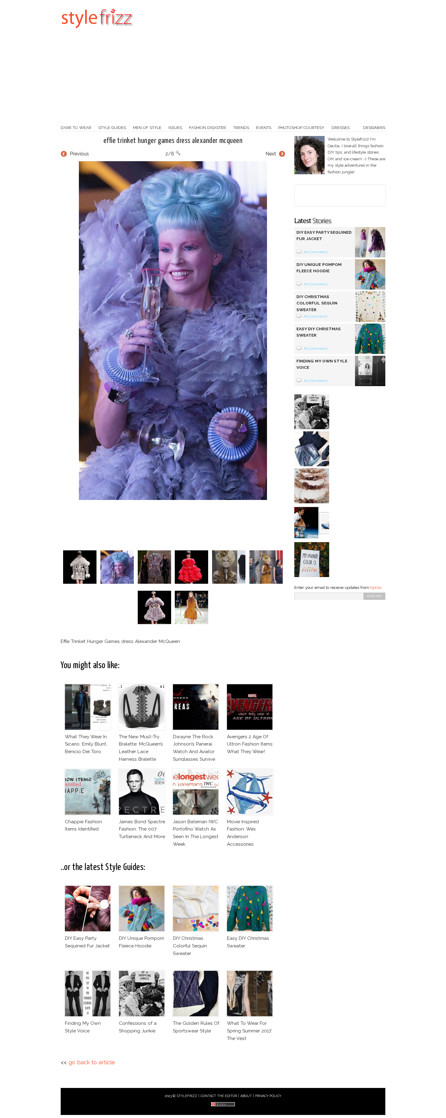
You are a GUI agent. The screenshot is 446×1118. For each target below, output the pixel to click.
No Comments (316, 252)
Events (263, 127)
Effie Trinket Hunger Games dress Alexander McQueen (173, 140)
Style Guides (112, 127)
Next (270, 154)
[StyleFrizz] (97, 31)
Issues (175, 127)
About (246, 1096)
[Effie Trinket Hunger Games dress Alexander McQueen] (173, 330)
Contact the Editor (219, 1096)
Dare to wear (76, 127)
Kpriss (375, 587)
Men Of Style (147, 127)
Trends (241, 127)
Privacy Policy (268, 1096)
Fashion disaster (207, 127)
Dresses (341, 127)
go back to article (92, 1062)
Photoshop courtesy (301, 127)
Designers (374, 127)
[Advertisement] (223, 78)
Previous (79, 154)
